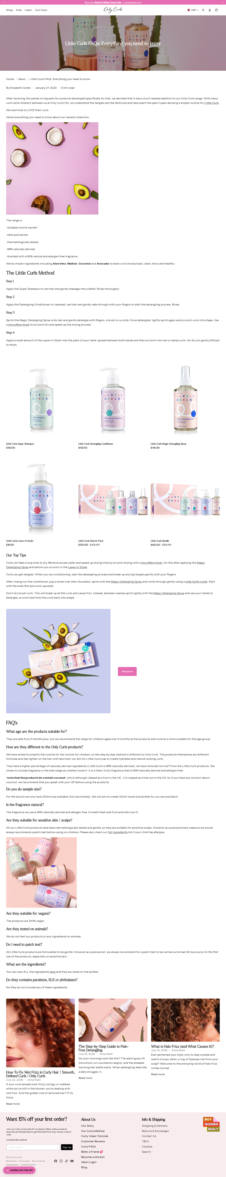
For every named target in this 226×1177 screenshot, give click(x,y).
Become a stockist (93, 1157)
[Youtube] (72, 1161)
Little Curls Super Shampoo (20, 443)
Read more (13, 1103)
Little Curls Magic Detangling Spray (168, 443)
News (21, 79)
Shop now (127, 671)
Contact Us (149, 1136)
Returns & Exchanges (155, 1131)
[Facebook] (55, 1161)
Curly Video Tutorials (94, 1136)
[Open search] (203, 10)
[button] (19, 1170)
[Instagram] (61, 1161)
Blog (84, 1167)
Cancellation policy (28, 1164)
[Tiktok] (66, 1161)
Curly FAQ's (88, 1146)
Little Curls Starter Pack (90, 540)
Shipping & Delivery (154, 1125)
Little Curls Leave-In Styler (20, 540)
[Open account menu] (209, 10)
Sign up (67, 1147)
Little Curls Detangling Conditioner (95, 443)
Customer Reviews (93, 1141)
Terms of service (38, 1161)
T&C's (145, 1141)
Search (146, 1151)
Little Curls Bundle (160, 540)
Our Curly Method (93, 1131)
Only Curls (17, 1157)
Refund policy (11, 1161)
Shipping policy (12, 1164)
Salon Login (88, 1162)
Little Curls (211, 103)
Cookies (147, 1146)
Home (10, 79)
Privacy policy (24, 1161)
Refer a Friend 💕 (92, 1151)
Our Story (87, 1125)
